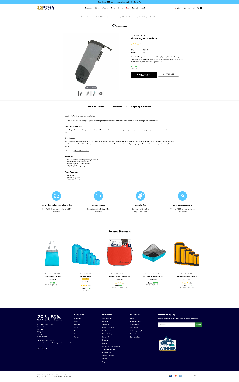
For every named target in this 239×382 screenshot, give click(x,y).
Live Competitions (107, 331)
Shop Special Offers (140, 212)
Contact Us (105, 325)
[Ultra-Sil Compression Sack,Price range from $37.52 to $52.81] (186, 253)
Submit (198, 325)
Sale (75, 334)
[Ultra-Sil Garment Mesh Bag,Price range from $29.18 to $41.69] (153, 253)
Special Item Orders (108, 349)
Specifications (91, 116)
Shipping (105, 340)
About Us (105, 321)
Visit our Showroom (108, 328)
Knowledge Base (135, 321)
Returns (104, 343)
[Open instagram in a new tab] (42, 348)
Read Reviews (182, 212)
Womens (77, 325)
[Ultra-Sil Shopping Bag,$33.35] (52, 253)
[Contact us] (185, 8)
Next (156, 2)
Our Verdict (74, 116)
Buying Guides (134, 334)
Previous (83, 2)
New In (76, 331)
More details (56, 212)
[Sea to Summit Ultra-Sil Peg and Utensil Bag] (81, 93)
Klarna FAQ (105, 337)
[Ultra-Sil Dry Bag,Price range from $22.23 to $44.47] (85, 253)
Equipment (77, 318)
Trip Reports (134, 328)
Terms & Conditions (108, 355)
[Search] (194, 8)
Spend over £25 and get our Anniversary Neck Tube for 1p (119, 2)
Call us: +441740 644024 (45, 340)
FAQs (132, 318)
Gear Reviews (134, 325)
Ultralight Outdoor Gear (82, 151)
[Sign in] (189, 8)
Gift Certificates (107, 318)
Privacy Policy (106, 352)
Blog (103, 362)
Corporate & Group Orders (111, 346)
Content (76, 337)
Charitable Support (108, 334)
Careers (104, 359)
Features (82, 116)
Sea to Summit (69, 141)
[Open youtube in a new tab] (46, 348)
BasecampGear (135, 337)
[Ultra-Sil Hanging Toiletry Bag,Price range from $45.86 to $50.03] (119, 253)
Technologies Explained (137, 331)
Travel (76, 328)
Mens (76, 321)
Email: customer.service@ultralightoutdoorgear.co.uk (54, 343)
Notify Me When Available (144, 75)
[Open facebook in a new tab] (38, 348)
